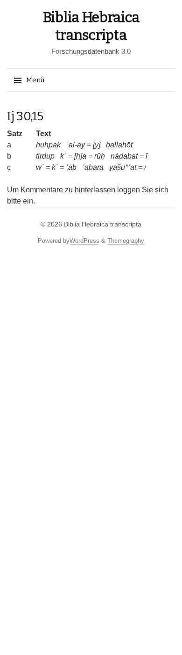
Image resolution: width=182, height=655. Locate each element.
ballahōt (119, 145)
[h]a (80, 156)
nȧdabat (124, 156)
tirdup (45, 156)
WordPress (84, 240)
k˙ (63, 156)
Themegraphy (125, 240)
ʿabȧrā (93, 167)
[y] (96, 145)
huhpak (48, 145)
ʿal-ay (75, 145)
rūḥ (99, 156)
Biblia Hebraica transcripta (102, 224)
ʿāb (71, 167)
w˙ (40, 167)
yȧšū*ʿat (122, 167)
